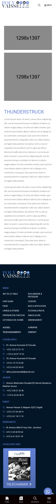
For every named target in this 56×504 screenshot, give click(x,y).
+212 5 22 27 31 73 (15, 349)
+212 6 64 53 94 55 (14, 367)
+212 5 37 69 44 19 (14, 412)
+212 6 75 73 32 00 (14, 363)
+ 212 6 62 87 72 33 (15, 354)
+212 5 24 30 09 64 (14, 432)
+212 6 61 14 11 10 (14, 416)
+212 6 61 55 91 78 (14, 436)
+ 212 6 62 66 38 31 (15, 395)
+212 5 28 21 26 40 (15, 390)
